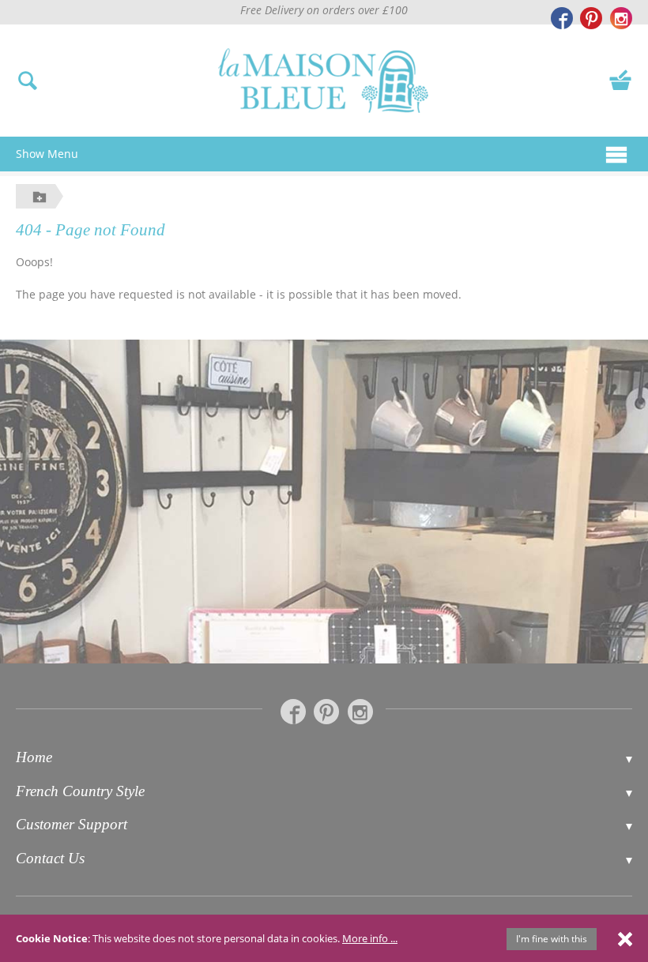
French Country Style (80, 791)
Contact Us (50, 858)
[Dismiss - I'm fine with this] (625, 938)
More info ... (369, 938)
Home (34, 757)
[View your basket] (620, 79)
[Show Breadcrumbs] (39, 196)
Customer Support (71, 824)
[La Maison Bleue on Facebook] (562, 18)
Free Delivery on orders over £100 (324, 9)
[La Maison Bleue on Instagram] (621, 18)
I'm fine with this (551, 938)
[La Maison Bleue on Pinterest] (591, 18)
